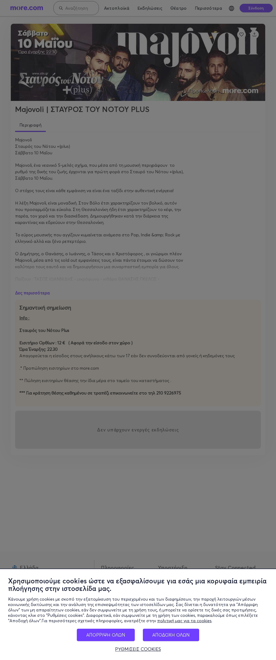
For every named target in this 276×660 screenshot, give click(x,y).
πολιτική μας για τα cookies (184, 620)
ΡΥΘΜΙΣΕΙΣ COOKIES (138, 649)
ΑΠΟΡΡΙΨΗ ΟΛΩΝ (105, 635)
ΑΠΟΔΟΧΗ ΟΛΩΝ (171, 635)
